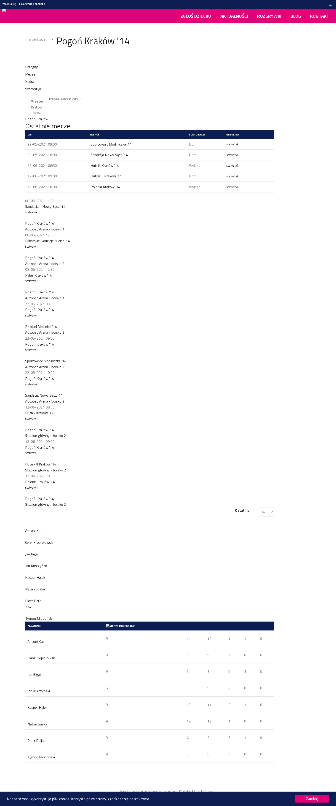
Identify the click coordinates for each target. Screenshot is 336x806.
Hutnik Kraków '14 (105, 165)
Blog (296, 15)
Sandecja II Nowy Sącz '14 (45, 206)
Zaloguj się (9, 4)
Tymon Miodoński (41, 757)
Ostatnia (242, 510)
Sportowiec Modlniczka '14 (111, 144)
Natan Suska (37, 724)
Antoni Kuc (35, 641)
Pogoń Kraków (36, 119)
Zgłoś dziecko (195, 15)
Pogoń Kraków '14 (39, 223)
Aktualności (234, 15)
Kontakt (319, 15)
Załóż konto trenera (32, 4)
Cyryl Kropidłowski (41, 658)
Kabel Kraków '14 (38, 275)
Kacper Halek (37, 707)
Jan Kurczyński (38, 691)
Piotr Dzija (35, 740)
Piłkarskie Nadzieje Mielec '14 (47, 240)
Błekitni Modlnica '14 (41, 326)
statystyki (232, 144)
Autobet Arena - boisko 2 (44, 263)
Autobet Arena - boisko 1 (44, 229)
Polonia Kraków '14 (105, 186)
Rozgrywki (269, 15)
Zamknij (312, 799)
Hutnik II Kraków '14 (106, 176)
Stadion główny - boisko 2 (45, 435)
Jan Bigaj (34, 674)
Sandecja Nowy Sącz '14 (109, 154)
